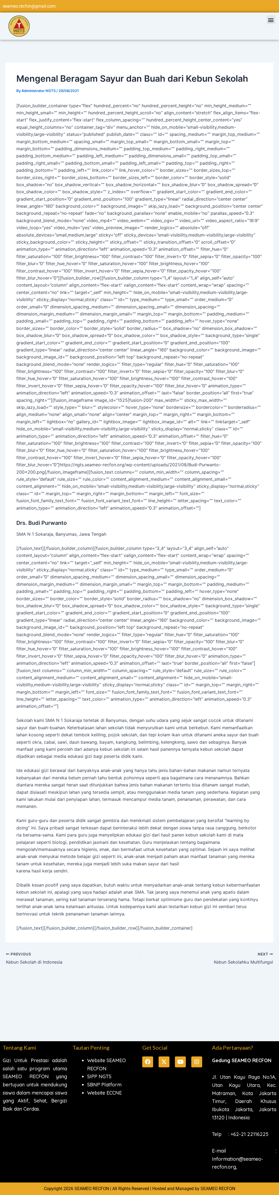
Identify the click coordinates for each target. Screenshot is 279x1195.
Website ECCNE (104, 1093)
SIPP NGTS (99, 1076)
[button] (270, 19)
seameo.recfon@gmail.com (29, 6)
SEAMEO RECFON (218, 1188)
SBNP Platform (104, 1084)
